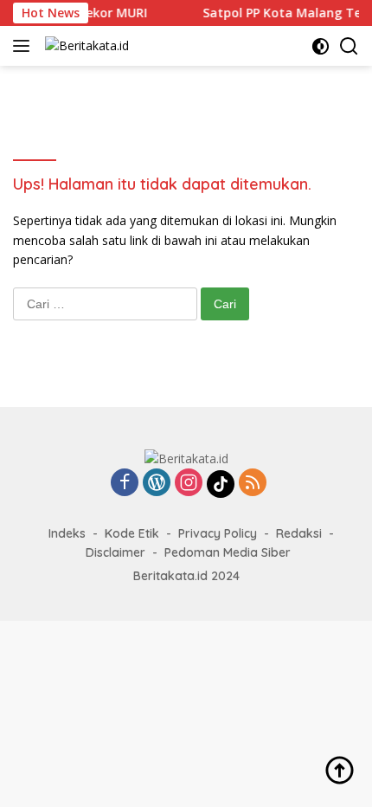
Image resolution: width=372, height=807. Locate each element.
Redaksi (299, 533)
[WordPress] (156, 483)
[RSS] (252, 483)
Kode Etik (132, 533)
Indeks (67, 533)
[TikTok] (220, 484)
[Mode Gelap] (320, 46)
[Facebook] (124, 483)
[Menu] (24, 46)
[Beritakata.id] (85, 45)
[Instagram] (188, 483)
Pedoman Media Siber (227, 552)
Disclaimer (115, 552)
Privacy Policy (217, 533)
